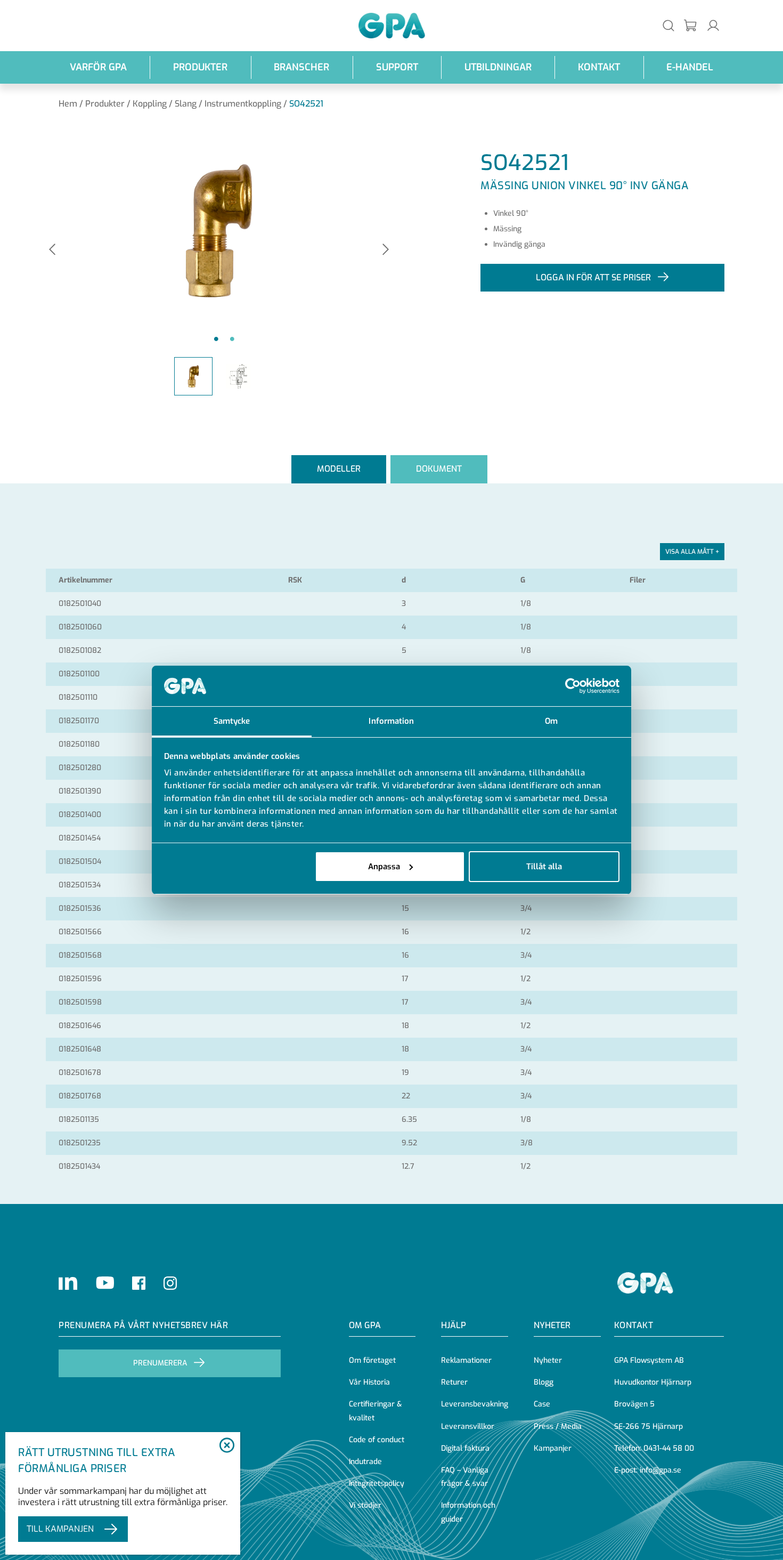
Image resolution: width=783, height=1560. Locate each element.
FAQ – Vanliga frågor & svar (464, 1477)
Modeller (339, 468)
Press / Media (558, 1426)
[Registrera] (691, 26)
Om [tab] (551, 721)
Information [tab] (391, 721)
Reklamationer (466, 1360)
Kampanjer (553, 1448)
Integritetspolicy (376, 1483)
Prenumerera (160, 1363)
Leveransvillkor (467, 1426)
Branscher (301, 67)
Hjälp (453, 1325)
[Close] (226, 1446)
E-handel (689, 67)
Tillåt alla (544, 866)
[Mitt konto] (713, 25)
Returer (454, 1382)
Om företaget (372, 1360)
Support (397, 67)
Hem (68, 103)
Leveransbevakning (474, 1404)
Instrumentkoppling (243, 103)
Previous (52, 250)
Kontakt (599, 67)
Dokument (439, 468)
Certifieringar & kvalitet (375, 1410)
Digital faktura (465, 1448)
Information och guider (468, 1512)
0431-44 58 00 (668, 1448)
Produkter (200, 67)
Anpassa (384, 866)
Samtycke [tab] (232, 721)
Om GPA (365, 1325)
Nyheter (548, 1360)
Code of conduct (376, 1440)
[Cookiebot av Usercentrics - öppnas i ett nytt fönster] (572, 686)
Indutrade (365, 1462)
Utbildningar (498, 67)
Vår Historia (369, 1382)
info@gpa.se (660, 1470)
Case (542, 1404)
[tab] (338, 469)
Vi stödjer (365, 1505)
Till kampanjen (60, 1528)
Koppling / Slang (165, 103)
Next (385, 250)
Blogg (543, 1382)
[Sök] (668, 25)
